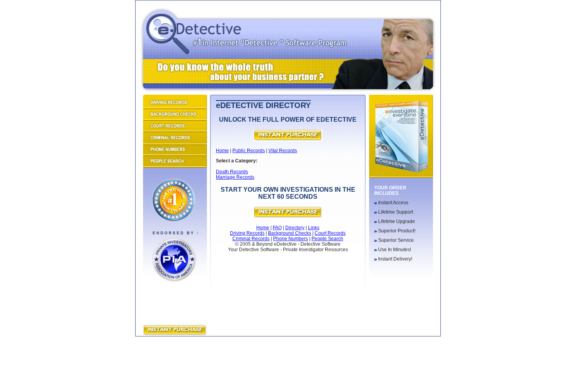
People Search (327, 238)
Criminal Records (251, 238)
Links (313, 227)
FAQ (277, 227)
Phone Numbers (290, 238)
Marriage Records (235, 177)
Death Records (232, 171)
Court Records (330, 233)
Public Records (248, 150)
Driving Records (247, 233)
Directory (294, 227)
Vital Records (282, 150)
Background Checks (289, 233)
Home (222, 150)
